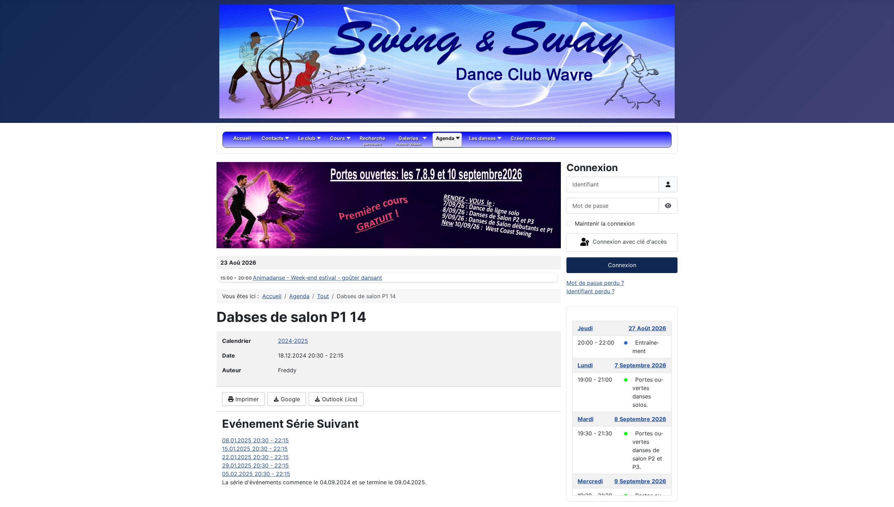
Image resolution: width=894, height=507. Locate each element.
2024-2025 (293, 340)
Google (289, 399)
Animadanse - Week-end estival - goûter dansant (317, 277)
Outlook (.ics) (339, 399)
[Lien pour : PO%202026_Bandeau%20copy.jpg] (389, 205)
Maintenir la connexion (605, 223)
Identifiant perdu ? (590, 291)
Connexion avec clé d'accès (629, 241)
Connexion (622, 265)
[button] (540, 205)
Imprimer (246, 399)
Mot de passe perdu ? (595, 282)
